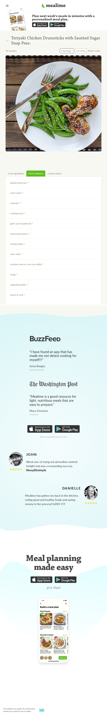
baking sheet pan (18, 182)
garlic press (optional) (20, 223)
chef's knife (15, 193)
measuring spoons (19, 233)
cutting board (16, 213)
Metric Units (94, 50)
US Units (81, 50)
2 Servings (66, 50)
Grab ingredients (16, 173)
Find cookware (36, 173)
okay (41, 710)
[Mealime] (54, 6)
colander (14, 203)
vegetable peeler (18, 284)
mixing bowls (16, 243)
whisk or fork (16, 294)
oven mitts (15, 254)
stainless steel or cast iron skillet (26, 264)
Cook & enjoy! (54, 173)
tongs (13, 274)
